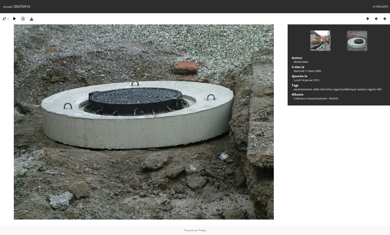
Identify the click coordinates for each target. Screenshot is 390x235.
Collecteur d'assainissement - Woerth (316, 98)
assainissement (303, 89)
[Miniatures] (367, 18)
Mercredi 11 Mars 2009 (307, 71)
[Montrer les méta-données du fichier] (23, 18)
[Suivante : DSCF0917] (384, 18)
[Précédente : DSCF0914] (376, 18)
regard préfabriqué (344, 89)
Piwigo (202, 230)
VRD (379, 89)
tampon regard (366, 89)
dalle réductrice (322, 89)
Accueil (7, 7)
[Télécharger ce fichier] (31, 18)
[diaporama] (14, 18)
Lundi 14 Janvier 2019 (306, 80)
